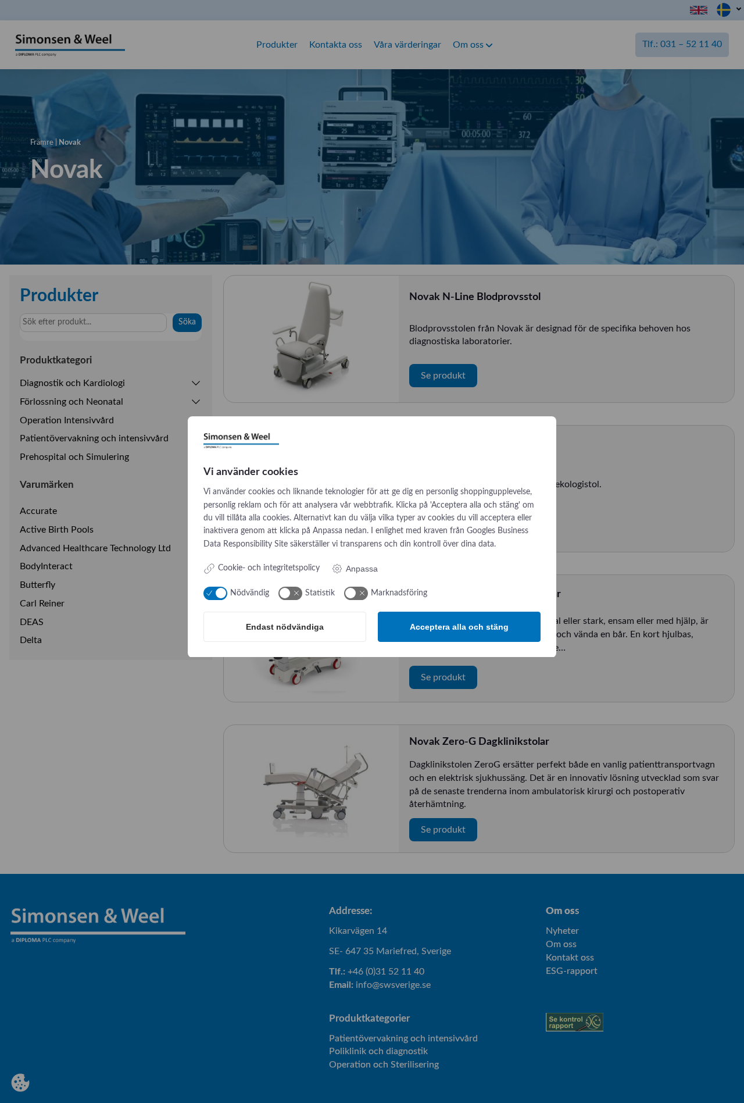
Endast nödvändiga (285, 626)
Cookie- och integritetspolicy (269, 568)
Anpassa (362, 568)
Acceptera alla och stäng (459, 626)
